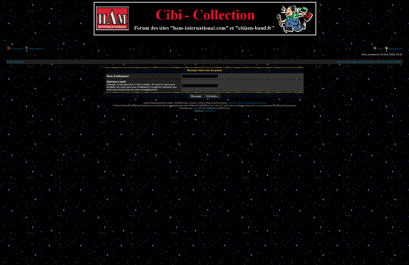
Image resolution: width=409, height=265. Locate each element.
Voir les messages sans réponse (356, 61)
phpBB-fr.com (209, 110)
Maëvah (209, 103)
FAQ (379, 48)
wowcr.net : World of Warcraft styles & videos (247, 103)
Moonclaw (221, 103)
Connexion (17, 48)
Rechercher (395, 48)
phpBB (196, 108)
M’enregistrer (36, 48)
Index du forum (15, 61)
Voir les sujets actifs (388, 61)
